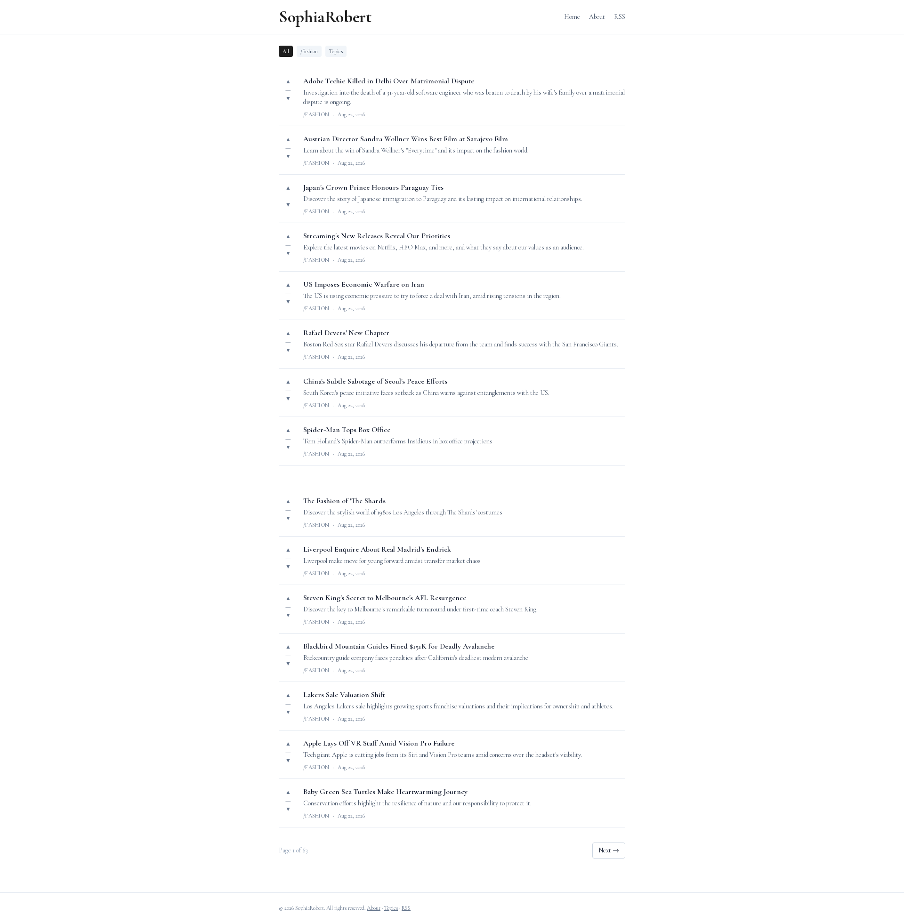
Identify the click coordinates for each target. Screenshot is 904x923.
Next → (608, 850)
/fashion (309, 51)
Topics (336, 51)
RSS (619, 17)
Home (572, 17)
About (597, 17)
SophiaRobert (325, 17)
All (285, 51)
